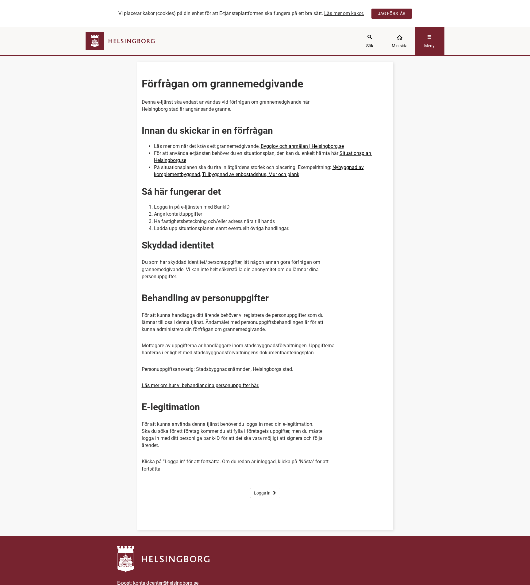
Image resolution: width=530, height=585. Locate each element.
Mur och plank (283, 174)
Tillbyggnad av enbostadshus (234, 174)
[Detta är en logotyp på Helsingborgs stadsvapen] (130, 41)
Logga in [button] (262, 493)
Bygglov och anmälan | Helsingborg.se (302, 146)
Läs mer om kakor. (344, 13)
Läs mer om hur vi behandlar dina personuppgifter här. (200, 385)
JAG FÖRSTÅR (391, 13)
